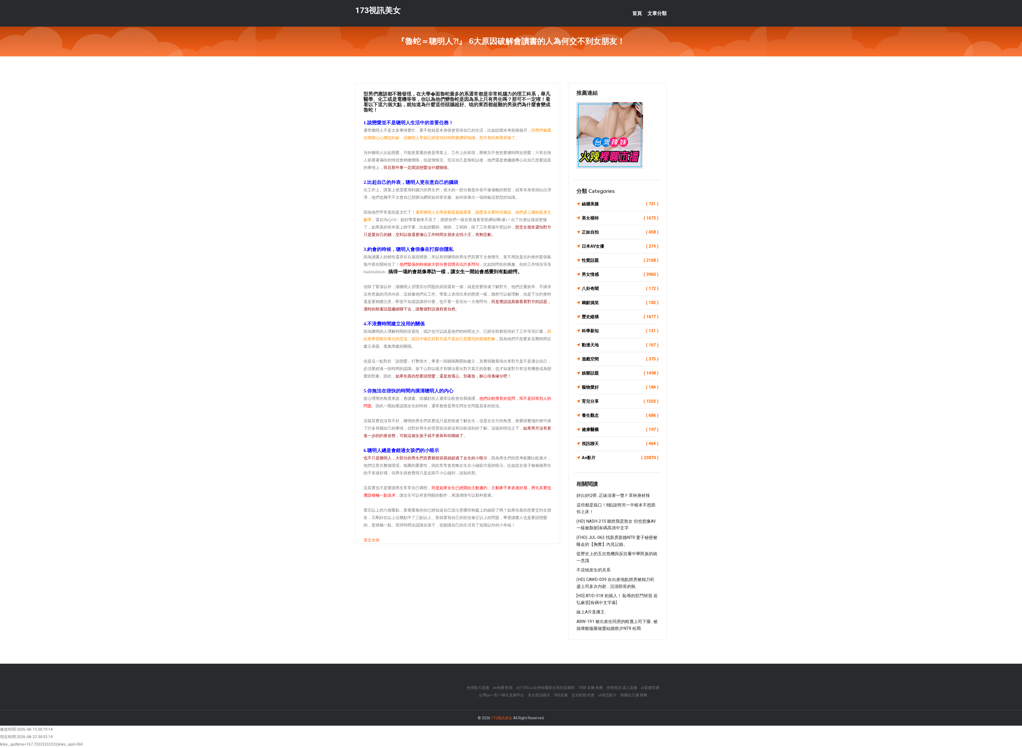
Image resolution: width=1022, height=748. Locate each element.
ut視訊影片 (607, 695)
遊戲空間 (620, 358)
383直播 (561, 695)
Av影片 (620, 457)
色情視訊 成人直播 (622, 687)
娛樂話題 (620, 373)
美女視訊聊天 (539, 695)
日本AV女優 (620, 246)
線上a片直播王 (590, 611)
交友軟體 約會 (583, 695)
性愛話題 (620, 260)
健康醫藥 (620, 429)
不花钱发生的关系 (593, 569)
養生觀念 (620, 415)
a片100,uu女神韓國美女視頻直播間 (545, 687)
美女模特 (620, 218)
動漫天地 (620, 344)
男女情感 (620, 274)
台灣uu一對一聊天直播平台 (501, 695)
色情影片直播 (478, 687)
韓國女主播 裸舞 (633, 695)
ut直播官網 (650, 687)
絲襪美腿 (620, 203)
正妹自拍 (620, 232)
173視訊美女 (378, 10)
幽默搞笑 (620, 302)
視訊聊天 (620, 443)
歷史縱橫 (620, 316)
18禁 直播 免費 (590, 687)
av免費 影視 (503, 687)
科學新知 (620, 330)
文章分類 (657, 13)
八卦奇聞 (620, 288)
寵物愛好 (620, 387)
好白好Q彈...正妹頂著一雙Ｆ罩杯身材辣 (613, 495)
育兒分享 (620, 401)
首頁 (637, 13)
